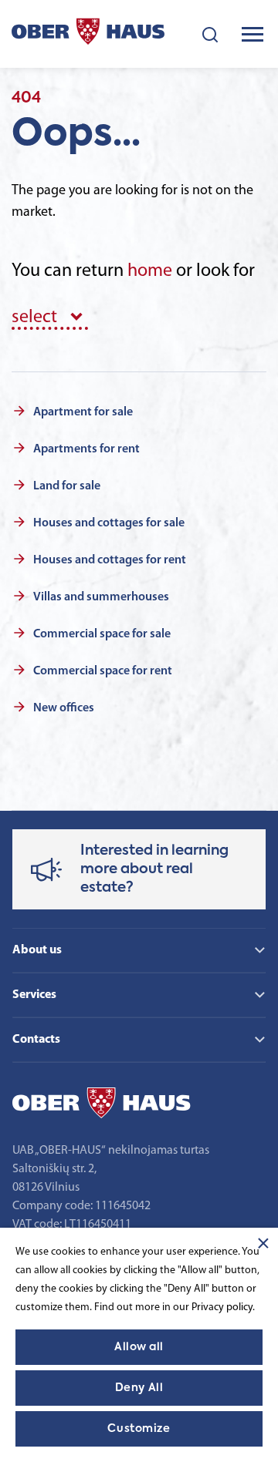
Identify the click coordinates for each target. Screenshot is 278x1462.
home (149, 271)
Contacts (36, 1039)
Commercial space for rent (102, 671)
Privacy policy (222, 1307)
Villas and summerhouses (101, 597)
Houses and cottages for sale (109, 523)
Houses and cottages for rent (109, 560)
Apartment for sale (83, 412)
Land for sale (66, 486)
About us (37, 950)
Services (34, 995)
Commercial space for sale (102, 634)
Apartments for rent (86, 449)
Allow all (139, 1347)
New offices (63, 708)
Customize (138, 1428)
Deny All (139, 1388)
